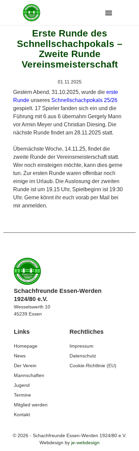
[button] (108, 12)
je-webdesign (85, 442)
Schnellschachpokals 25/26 (84, 100)
